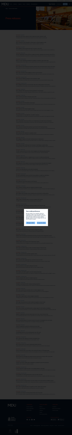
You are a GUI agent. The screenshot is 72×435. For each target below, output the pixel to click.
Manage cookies (30, 222)
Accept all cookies (41, 222)
